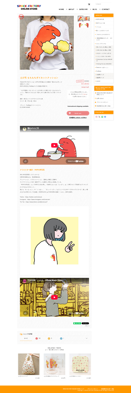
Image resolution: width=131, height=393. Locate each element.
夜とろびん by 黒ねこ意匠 (104, 47)
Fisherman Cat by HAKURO (104, 60)
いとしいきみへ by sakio (104, 56)
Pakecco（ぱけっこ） (102, 67)
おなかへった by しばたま (104, 53)
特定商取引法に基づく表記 (103, 106)
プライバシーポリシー (102, 102)
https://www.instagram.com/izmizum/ (38, 199)
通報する (87, 325)
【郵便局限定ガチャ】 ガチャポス (104, 39)
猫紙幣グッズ (100, 77)
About (71, 9)
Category (83, 9)
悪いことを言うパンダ (102, 30)
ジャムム (98, 26)
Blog (95, 9)
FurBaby (98, 71)
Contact (106, 9)
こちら (84, 94)
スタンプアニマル (101, 43)
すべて (26, 338)
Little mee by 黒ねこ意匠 (104, 50)
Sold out (78, 113)
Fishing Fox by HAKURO (104, 63)
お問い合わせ (100, 98)
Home (61, 9)
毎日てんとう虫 (100, 23)
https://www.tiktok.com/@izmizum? (36, 202)
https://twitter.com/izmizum (33, 197)
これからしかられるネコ (103, 34)
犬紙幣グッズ (100, 74)
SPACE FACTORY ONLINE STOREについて (104, 93)
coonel (98, 81)
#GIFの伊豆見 (100, 19)
